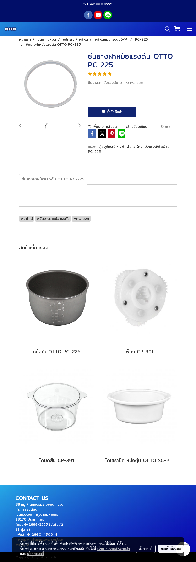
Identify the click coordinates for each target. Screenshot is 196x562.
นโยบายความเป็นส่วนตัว (113, 548)
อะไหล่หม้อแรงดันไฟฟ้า (150, 146)
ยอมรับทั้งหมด (171, 548)
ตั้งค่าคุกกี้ (145, 548)
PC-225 (94, 151)
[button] (166, 29)
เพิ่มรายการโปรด (104, 126)
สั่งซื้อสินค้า (114, 112)
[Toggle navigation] (190, 29)
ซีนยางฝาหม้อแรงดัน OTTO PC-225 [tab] (53, 179)
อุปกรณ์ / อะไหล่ (117, 146)
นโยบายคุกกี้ (35, 553)
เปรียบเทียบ (138, 126)
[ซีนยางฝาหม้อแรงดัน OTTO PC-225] (50, 84)
